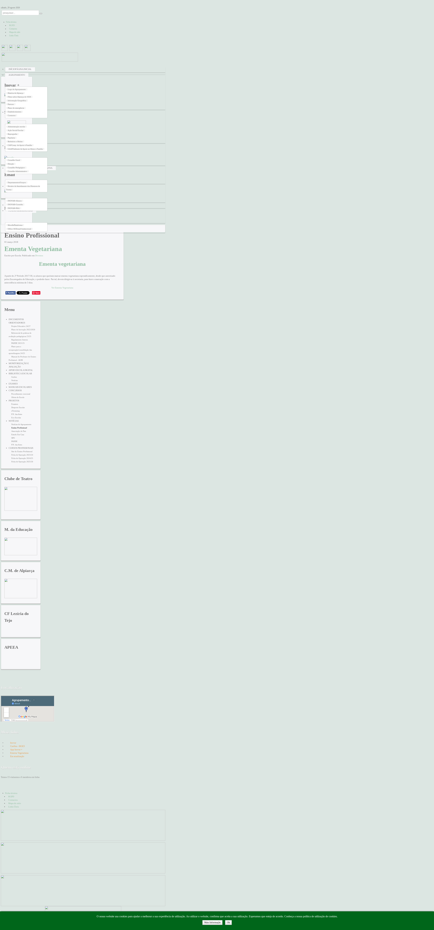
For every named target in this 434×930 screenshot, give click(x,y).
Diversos (39, 255)
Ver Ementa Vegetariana (62, 287)
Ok (228, 922)
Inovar (13, 742)
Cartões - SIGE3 (17, 746)
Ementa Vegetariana (33, 248)
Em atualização (17, 756)
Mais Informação (212, 922)
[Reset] (41, 13)
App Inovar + (16, 749)
